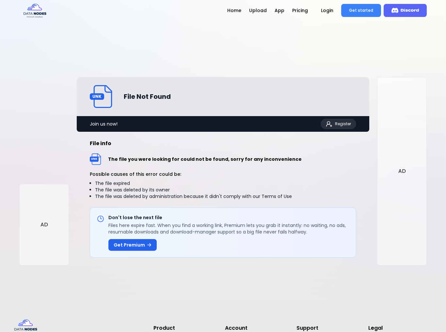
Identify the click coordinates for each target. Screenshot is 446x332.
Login (327, 10)
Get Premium (129, 245)
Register (343, 124)
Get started (361, 10)
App (279, 10)
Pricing (300, 10)
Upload (258, 10)
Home (234, 10)
